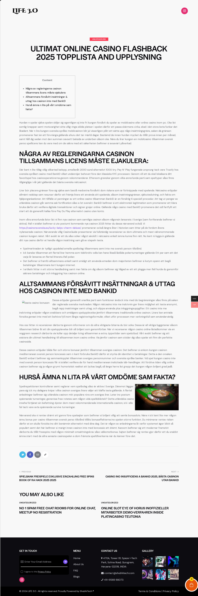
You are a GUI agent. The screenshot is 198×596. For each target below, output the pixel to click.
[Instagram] (184, 11)
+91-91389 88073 (113, 579)
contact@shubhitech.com (119, 573)
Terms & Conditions (149, 591)
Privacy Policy (44, 572)
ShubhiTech (86, 591)
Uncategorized (99, 39)
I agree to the (37, 571)
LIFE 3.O (25, 11)
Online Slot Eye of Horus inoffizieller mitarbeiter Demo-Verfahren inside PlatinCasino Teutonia (135, 512)
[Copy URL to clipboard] (45, 454)
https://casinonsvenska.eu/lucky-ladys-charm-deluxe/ (50, 227)
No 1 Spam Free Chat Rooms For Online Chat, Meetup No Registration (57, 510)
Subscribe (65, 561)
